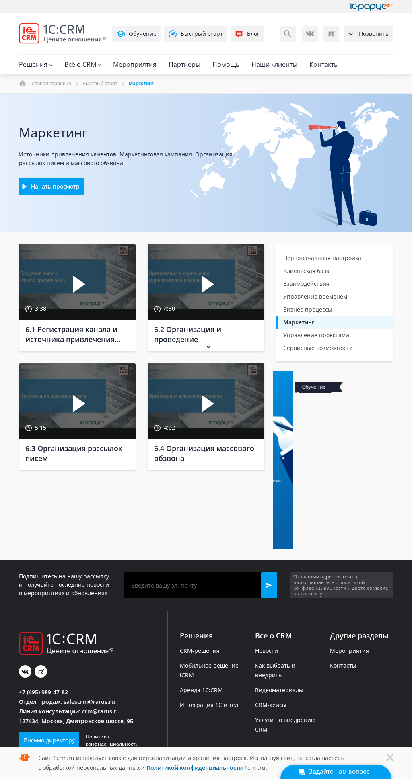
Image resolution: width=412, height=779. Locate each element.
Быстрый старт (202, 33)
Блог (253, 33)
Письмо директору (49, 740)
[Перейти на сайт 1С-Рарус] (371, 6)
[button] (269, 585)
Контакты (324, 64)
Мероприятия (135, 64)
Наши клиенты (274, 64)
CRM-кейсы (270, 705)
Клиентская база (306, 271)
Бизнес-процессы (307, 309)
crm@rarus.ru (101, 711)
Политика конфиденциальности (112, 740)
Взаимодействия (306, 283)
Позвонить (374, 33)
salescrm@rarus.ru (89, 701)
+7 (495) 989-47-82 (43, 692)
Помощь (225, 64)
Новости (266, 650)
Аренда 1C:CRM (201, 690)
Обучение (143, 33)
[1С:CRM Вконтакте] (310, 34)
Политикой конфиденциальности (194, 767)
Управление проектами (316, 335)
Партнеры (184, 64)
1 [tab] (330, 536)
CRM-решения (200, 650)
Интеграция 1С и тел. (210, 705)
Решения (34, 64)
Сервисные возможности (318, 348)
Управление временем (315, 296)
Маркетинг (298, 322)
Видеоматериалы (279, 690)
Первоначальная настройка (322, 258)
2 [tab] (338, 536)
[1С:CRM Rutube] (331, 34)
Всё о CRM (81, 64)
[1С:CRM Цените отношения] (62, 33)
